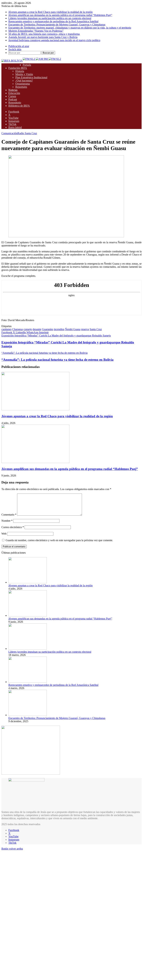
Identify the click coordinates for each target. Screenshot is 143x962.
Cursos (12, 96)
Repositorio (14, 102)
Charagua (17, 329)
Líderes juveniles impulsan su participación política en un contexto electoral (49, 18)
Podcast (12, 99)
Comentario (8, 514)
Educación (14, 93)
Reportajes (21, 86)
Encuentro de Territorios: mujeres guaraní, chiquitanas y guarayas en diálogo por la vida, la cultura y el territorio (69, 27)
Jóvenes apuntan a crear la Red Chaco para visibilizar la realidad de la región (50, 11)
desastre (37, 329)
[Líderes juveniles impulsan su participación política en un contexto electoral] (27, 648)
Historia (19, 71)
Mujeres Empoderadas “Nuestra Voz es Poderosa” (35, 30)
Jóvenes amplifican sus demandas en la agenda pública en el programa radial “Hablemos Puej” (60, 15)
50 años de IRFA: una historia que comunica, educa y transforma (44, 33)
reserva (85, 329)
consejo (28, 329)
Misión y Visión (24, 74)
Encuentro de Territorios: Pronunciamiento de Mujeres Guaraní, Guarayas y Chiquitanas (56, 24)
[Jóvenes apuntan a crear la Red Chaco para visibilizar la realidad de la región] (35, 409)
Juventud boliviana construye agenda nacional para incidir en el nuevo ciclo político (54, 40)
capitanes (6, 329)
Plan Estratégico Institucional (31, 77)
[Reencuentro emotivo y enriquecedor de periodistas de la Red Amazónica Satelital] (27, 681)
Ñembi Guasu (72, 329)
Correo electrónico (12, 527)
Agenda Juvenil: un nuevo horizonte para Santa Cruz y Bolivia (42, 37)
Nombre (7, 520)
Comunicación (9, 133)
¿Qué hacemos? (24, 80)
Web (3, 533)
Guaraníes (47, 329)
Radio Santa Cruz (27, 133)
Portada (27, 64)
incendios (59, 329)
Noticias (12, 89)
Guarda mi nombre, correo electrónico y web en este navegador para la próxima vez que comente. (59, 540)
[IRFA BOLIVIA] (12, 60)
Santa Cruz (96, 329)
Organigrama (22, 83)
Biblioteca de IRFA (19, 105)
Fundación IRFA (17, 67)
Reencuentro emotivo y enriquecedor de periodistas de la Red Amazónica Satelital (53, 21)
